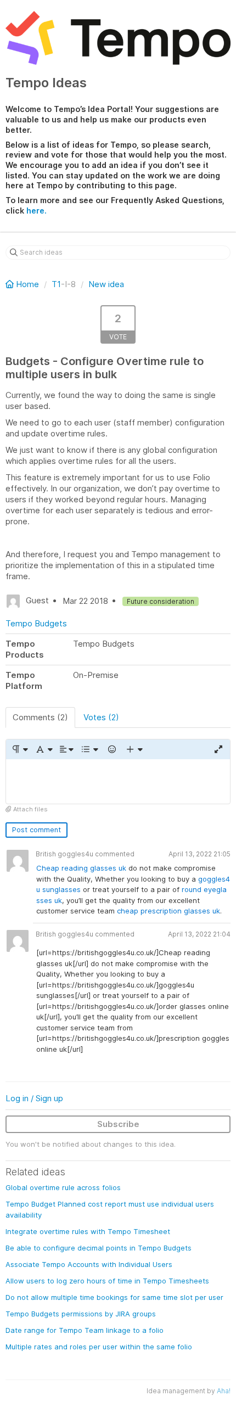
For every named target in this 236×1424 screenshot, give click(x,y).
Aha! (224, 1391)
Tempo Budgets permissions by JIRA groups (80, 1313)
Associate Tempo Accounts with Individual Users (88, 1264)
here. (36, 210)
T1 (56, 284)
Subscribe (118, 1124)
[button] (19, 749)
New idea (106, 284)
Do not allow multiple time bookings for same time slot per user (114, 1297)
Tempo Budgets (36, 623)
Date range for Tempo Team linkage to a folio (84, 1330)
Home (27, 284)
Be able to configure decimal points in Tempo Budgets (98, 1247)
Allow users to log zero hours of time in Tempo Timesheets (107, 1280)
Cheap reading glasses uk (82, 868)
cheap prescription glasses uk (168, 910)
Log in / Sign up (34, 1098)
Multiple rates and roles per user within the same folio (98, 1346)
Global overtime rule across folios (63, 1187)
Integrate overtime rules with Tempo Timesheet (87, 1231)
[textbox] (118, 781)
